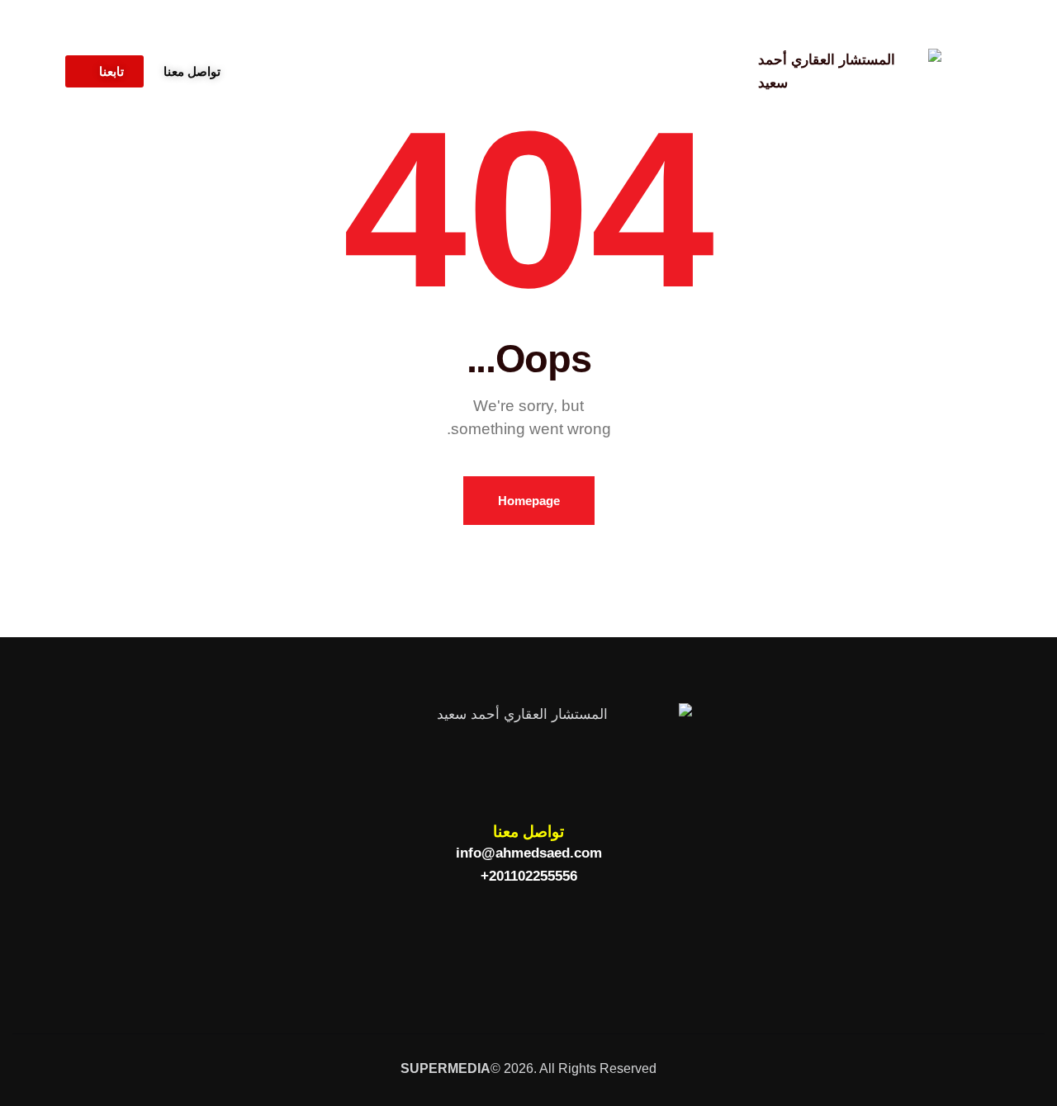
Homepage (529, 501)
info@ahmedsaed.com (529, 853)
